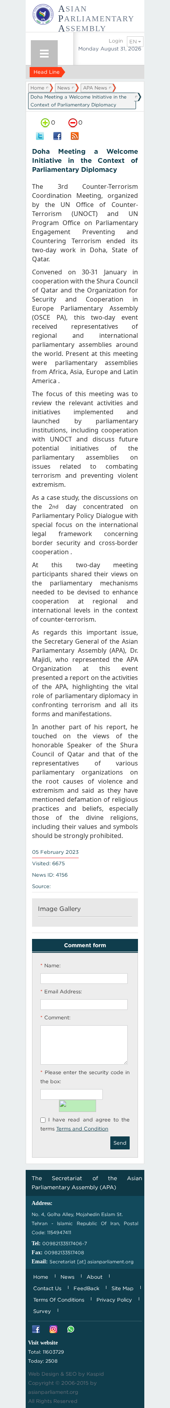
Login (116, 41)
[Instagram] (53, 1329)
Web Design (43, 1374)
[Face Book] (36, 1329)
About (94, 1277)
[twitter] (40, 136)
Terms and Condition (82, 1129)
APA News (95, 88)
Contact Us (47, 1288)
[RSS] (75, 136)
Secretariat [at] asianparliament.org (91, 1262)
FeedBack (86, 1288)
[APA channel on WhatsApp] (71, 1329)
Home (37, 88)
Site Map (122, 1288)
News (63, 88)
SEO (71, 1374)
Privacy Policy (114, 1300)
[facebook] (57, 136)
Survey (42, 1311)
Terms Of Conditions (58, 1300)
